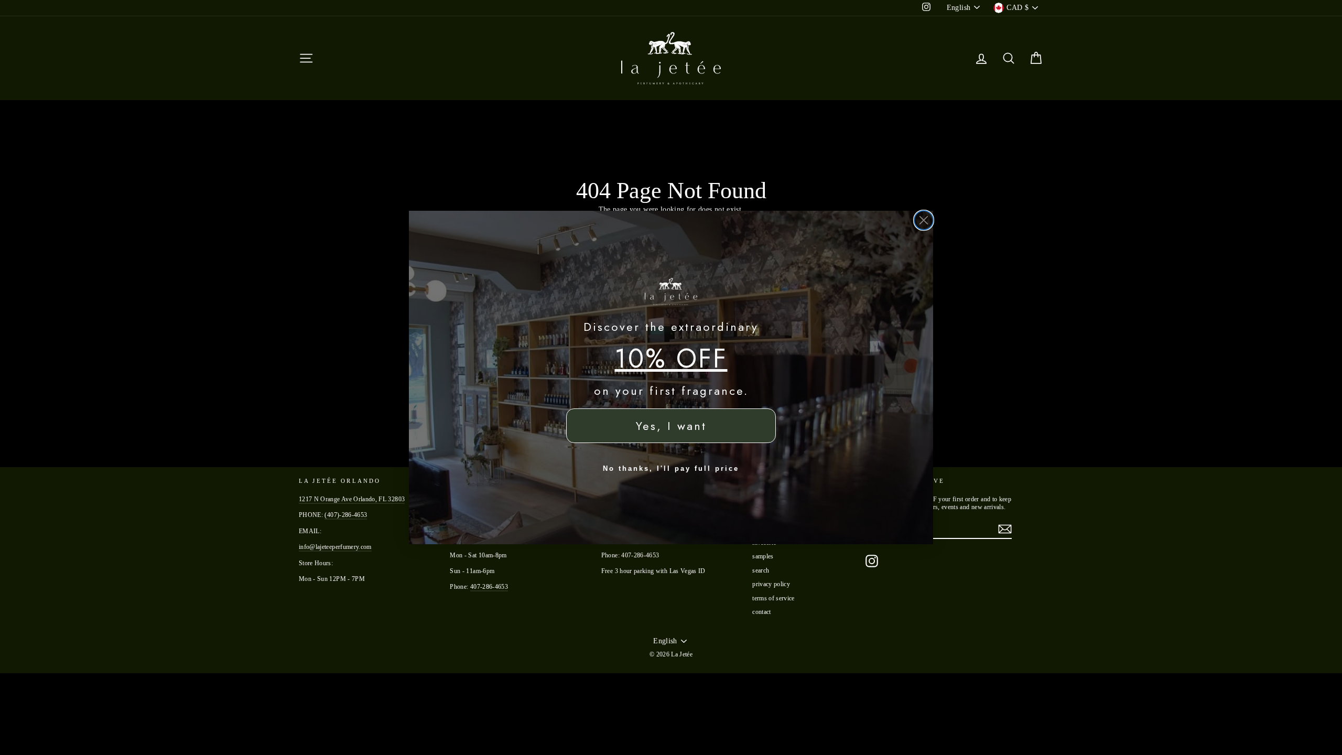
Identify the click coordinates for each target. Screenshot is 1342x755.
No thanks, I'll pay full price (671, 468)
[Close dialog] (923, 220)
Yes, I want (671, 425)
